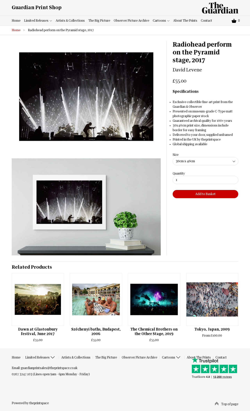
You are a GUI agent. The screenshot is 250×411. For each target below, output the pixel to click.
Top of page (229, 404)
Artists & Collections (70, 20)
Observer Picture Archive (131, 20)
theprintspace (39, 403)
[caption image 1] (86, 96)
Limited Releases (36, 20)
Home (16, 20)
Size (176, 154)
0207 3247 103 (22, 374)
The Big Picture (99, 20)
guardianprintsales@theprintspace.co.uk (49, 368)
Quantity (179, 173)
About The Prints (185, 20)
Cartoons (160, 20)
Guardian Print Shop (37, 7)
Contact (206, 20)
